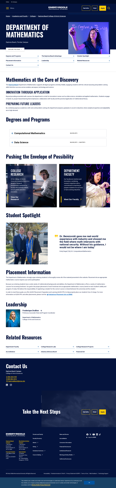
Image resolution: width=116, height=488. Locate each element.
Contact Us (9, 65)
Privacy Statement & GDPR (73, 473)
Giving (34, 446)
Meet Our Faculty (71, 199)
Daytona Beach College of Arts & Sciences (52, 16)
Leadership (45, 60)
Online (7, 2)
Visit (94, 8)
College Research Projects (84, 347)
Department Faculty (12, 347)
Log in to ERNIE (92, 437)
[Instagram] (11, 385)
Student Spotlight (83, 56)
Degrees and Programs (13, 56)
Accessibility (47, 473)
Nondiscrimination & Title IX (58, 473)
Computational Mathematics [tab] (45, 133)
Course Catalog (37, 454)
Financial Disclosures (65, 446)
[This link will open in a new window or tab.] (87, 434)
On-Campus (14, 2)
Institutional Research (65, 450)
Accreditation (10, 352)
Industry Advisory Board (49, 352)
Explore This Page (14, 49)
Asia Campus (22, 451)
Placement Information (13, 60)
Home (8, 16)
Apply (103, 412)
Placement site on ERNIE (60, 294)
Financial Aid (80, 352)
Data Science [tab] (49, 142)
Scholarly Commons (38, 450)
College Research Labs (48, 347)
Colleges (33, 16)
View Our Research (15, 198)
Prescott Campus (10, 451)
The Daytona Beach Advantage (52, 56)
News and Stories (64, 434)
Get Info (86, 8)
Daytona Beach (13, 85)
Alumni (34, 442)
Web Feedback (93, 473)
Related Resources (83, 60)
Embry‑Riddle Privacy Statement (41, 485)
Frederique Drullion (30, 310)
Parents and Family (38, 434)
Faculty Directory (37, 438)
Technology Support (103, 473)
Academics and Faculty (20, 16)
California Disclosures (65, 459)
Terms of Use (84, 473)
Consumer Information (66, 442)
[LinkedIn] (7, 385)
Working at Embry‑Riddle (66, 454)
